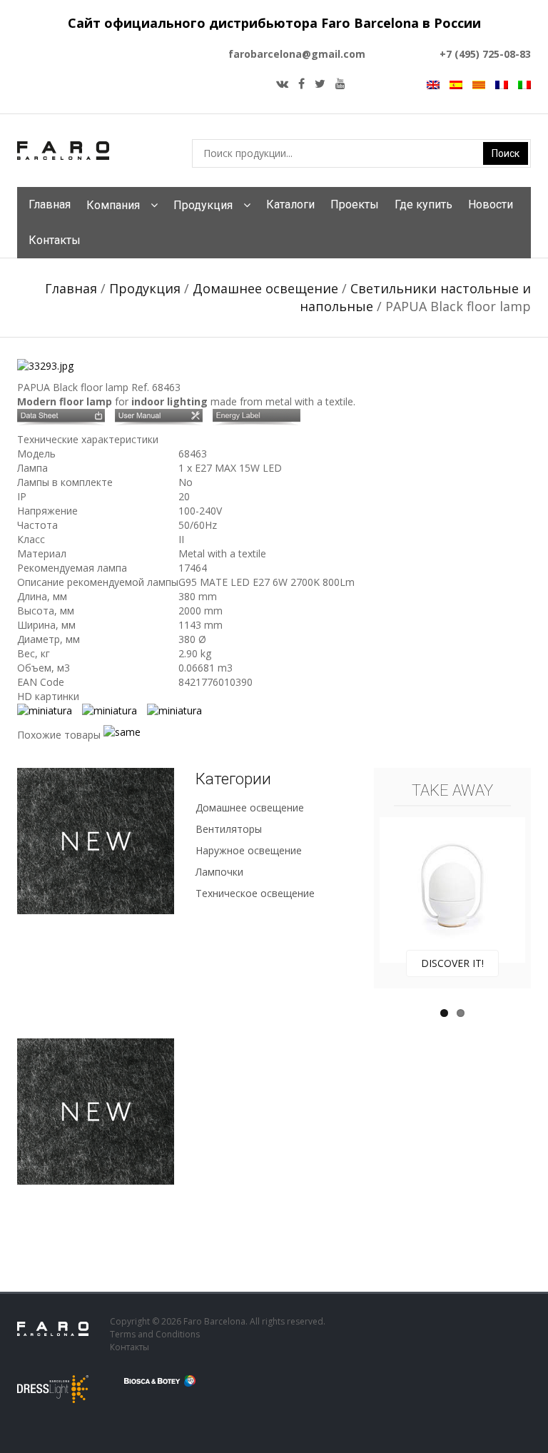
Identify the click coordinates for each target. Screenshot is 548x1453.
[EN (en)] (433, 84)
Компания (113, 205)
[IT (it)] (524, 84)
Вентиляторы (229, 829)
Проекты (354, 204)
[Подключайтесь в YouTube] (340, 83)
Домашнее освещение (265, 288)
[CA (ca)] (478, 84)
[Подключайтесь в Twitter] (320, 83)
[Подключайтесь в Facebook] (301, 83)
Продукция (203, 205)
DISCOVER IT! (452, 963)
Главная (50, 204)
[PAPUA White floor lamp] (125, 734)
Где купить (423, 204)
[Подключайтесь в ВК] (282, 83)
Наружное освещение (249, 850)
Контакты (55, 240)
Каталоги (290, 204)
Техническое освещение (255, 893)
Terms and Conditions (155, 1334)
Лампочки (219, 872)
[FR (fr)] (501, 84)
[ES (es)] (456, 84)
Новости (490, 204)
